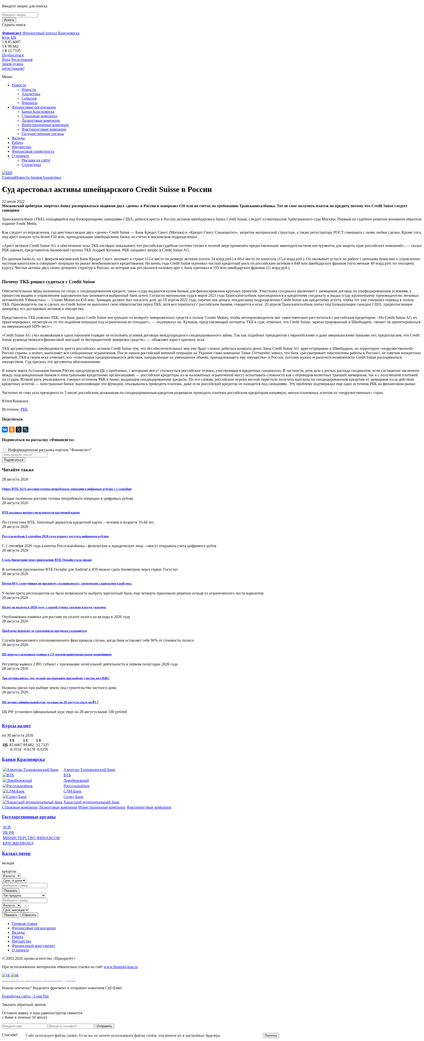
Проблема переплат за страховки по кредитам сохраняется (44, 631)
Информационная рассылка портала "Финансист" (49, 450)
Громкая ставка (24, 923)
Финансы (30, 103)
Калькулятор (16, 853)
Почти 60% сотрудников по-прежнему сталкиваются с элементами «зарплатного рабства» (67, 583)
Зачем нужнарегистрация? (13, 66)
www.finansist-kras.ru (121, 967)
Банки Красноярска (38, 111)
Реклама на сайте (36, 160)
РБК (24, 409)
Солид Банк (73, 797)
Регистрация (21, 59)
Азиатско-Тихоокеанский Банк (89, 770)
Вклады (18, 138)
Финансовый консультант (33, 946)
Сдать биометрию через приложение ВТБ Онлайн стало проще (47, 560)
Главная (8, 177)
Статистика (31, 164)
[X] (19, 430)
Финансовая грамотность (33, 151)
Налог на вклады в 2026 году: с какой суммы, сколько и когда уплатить (54, 607)
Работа (17, 142)
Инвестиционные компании (45, 125)
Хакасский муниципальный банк (91, 802)
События (29, 98)
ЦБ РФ (8, 832)
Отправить (104, 1026)
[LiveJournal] (25, 430)
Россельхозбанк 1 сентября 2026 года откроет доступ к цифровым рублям (55, 536)
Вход (6, 59)
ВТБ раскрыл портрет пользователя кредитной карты (41, 512)
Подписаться (13, 55)
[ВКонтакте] (5, 430)
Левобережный (76, 780)
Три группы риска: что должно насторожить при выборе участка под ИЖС (56, 678)
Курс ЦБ (9, 37)
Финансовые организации (34, 107)
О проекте (20, 156)
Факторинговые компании (44, 129)
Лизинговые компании (41, 120)
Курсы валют (16, 725)
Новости (19, 85)
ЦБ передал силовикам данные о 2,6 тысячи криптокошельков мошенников (57, 654)
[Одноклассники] (12, 430)
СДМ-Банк (72, 791)
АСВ (7, 827)
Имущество (21, 147)
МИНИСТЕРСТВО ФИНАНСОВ (31, 838)
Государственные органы (43, 134)
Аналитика (31, 94)
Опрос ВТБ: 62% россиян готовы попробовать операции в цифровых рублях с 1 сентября (67, 489)
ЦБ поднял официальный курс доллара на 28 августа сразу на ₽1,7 (50, 702)
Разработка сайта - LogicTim (25, 996)
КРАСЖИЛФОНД (18, 843)
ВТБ (67, 775)
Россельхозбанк (77, 786)
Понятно (271, 1035)
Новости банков (28, 177)
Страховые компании (39, 116)
